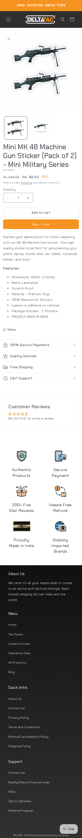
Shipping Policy (19, 746)
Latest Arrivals (19, 644)
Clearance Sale (19, 653)
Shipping (26, 182)
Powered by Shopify (55, 835)
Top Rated (15, 634)
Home (12, 625)
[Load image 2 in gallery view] (41, 127)
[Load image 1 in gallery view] (15, 127)
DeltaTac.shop (33, 835)
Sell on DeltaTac (20, 801)
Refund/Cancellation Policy (28, 737)
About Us (15, 699)
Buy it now (41, 224)
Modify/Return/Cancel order (29, 782)
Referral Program (20, 810)
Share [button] (11, 329)
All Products (17, 662)
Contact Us (16, 708)
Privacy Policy (18, 718)
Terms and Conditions (24, 727)
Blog (11, 672)
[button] (8, 19)
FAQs (12, 792)
